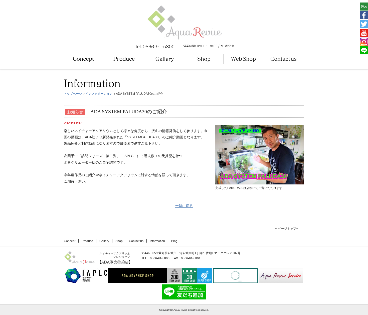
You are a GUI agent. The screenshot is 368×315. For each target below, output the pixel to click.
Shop (119, 241)
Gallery (104, 241)
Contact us (136, 241)
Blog (174, 241)
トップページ (73, 93)
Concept (69, 241)
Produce (87, 241)
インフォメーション (98, 93)
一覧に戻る (184, 206)
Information (157, 241)
